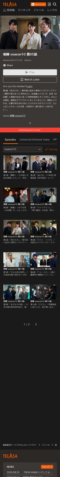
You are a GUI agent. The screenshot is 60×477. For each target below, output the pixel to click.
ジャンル (46, 445)
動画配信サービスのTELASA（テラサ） (20, 445)
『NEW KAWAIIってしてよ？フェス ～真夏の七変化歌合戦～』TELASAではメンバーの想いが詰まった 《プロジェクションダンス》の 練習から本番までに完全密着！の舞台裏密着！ (38, 472)
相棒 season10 (17, 115)
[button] (38, 4)
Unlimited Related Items (34, 139)
